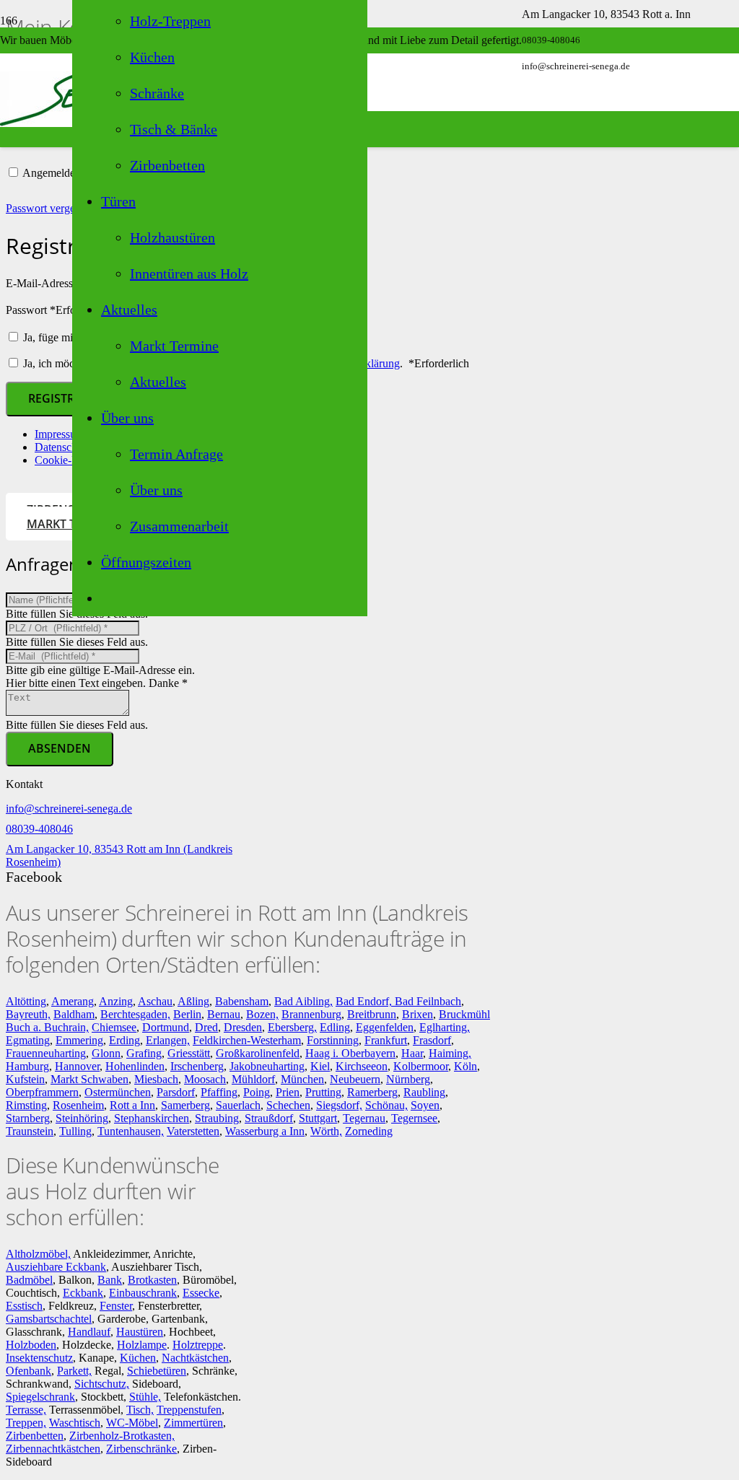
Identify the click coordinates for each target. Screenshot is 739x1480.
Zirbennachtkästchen (53, 1448)
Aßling (193, 1001)
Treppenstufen (189, 1410)
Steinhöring (82, 1118)
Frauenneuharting (46, 1053)
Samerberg (185, 1105)
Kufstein (25, 1079)
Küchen (138, 1358)
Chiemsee (114, 1027)
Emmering (79, 1040)
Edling (335, 1027)
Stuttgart (318, 1118)
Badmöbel (29, 1280)
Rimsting (26, 1105)
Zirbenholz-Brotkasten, (122, 1435)
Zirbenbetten (35, 1435)
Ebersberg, (292, 1027)
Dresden (243, 1027)
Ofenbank (28, 1371)
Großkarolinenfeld (257, 1053)
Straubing (217, 1118)
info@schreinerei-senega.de (69, 808)
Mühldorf (253, 1079)
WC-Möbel (132, 1422)
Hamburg (27, 1066)
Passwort (58, 310)
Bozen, (262, 1014)
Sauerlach (238, 1105)
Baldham (74, 1014)
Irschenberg (197, 1066)
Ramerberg (372, 1092)
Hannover (77, 1066)
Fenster (116, 1306)
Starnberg (28, 1118)
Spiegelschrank (40, 1397)
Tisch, (140, 1410)
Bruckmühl (464, 1014)
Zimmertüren (193, 1422)
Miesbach (156, 1079)
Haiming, (450, 1053)
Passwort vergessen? (53, 208)
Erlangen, (168, 1040)
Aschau (155, 1001)
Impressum (59, 434)
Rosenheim (78, 1105)
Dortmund (165, 1027)
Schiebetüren (156, 1371)
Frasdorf (432, 1040)
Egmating (28, 1040)
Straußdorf (269, 1118)
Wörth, (326, 1131)
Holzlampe (142, 1345)
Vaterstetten (193, 1131)
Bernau (223, 1014)
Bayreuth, (28, 1014)
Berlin (187, 1014)
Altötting (26, 1001)
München (302, 1079)
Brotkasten (152, 1280)
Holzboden (31, 1345)
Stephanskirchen (151, 1118)
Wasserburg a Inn (265, 1131)
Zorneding (369, 1131)
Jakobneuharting (267, 1066)
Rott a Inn (132, 1105)
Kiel (320, 1066)
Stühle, (145, 1397)
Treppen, (26, 1422)
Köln (465, 1066)
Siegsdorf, (339, 1105)
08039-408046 (39, 829)
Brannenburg (311, 1014)
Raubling (424, 1092)
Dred (206, 1027)
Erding (124, 1040)
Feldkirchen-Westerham (247, 1040)
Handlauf (89, 1332)
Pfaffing (219, 1092)
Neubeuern (355, 1079)
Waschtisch (74, 1422)
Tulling (75, 1131)
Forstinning (333, 1040)
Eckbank (83, 1293)
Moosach (205, 1079)
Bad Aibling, (303, 1001)
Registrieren (68, 398)
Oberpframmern (42, 1092)
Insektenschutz (39, 1358)
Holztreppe (197, 1345)
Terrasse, (26, 1410)
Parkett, (74, 1371)
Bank (109, 1280)
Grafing (144, 1053)
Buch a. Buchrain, (47, 1027)
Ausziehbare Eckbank (56, 1267)
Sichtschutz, (101, 1384)
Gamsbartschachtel (49, 1319)
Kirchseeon (362, 1066)
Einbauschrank (143, 1293)
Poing (256, 1092)
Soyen (425, 1105)
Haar (412, 1053)
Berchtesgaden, (135, 1014)
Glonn (106, 1053)
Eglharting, (444, 1027)
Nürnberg (408, 1079)
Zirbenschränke (141, 1448)
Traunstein (29, 1131)
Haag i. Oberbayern (350, 1053)
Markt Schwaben (89, 1079)
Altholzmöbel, (38, 1254)
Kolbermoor (420, 1066)
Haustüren (139, 1332)
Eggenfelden (385, 1027)
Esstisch (24, 1306)
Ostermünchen (117, 1092)
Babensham (241, 1001)
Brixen (417, 1014)
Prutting (323, 1092)
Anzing (116, 1001)
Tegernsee (414, 1118)
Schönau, (386, 1105)
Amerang (72, 1001)
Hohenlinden (135, 1066)
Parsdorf (176, 1092)
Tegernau (364, 1118)
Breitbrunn (371, 1014)
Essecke (201, 1293)
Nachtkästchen (195, 1358)
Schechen (288, 1105)
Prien (287, 1092)
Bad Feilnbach (428, 1001)
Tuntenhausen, (130, 1131)
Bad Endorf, (365, 1001)
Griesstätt (188, 1053)
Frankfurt (385, 1040)
